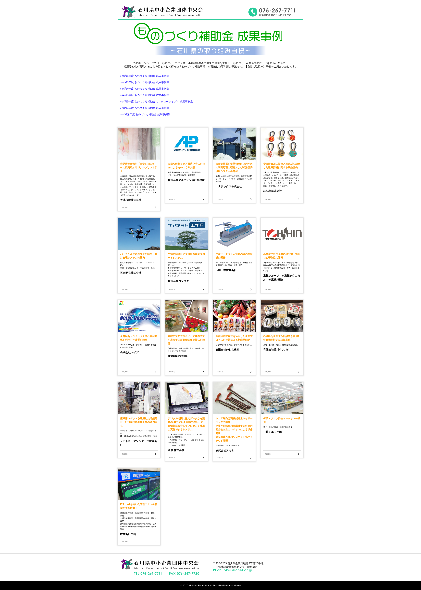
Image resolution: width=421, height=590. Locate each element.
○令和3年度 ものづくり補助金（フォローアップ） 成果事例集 (156, 101)
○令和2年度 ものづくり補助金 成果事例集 (144, 108)
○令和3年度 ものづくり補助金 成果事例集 (144, 95)
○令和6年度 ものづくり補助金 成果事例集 (144, 76)
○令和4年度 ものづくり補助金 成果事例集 (144, 88)
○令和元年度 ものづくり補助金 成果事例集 (145, 114)
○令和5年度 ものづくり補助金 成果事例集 (144, 82)
